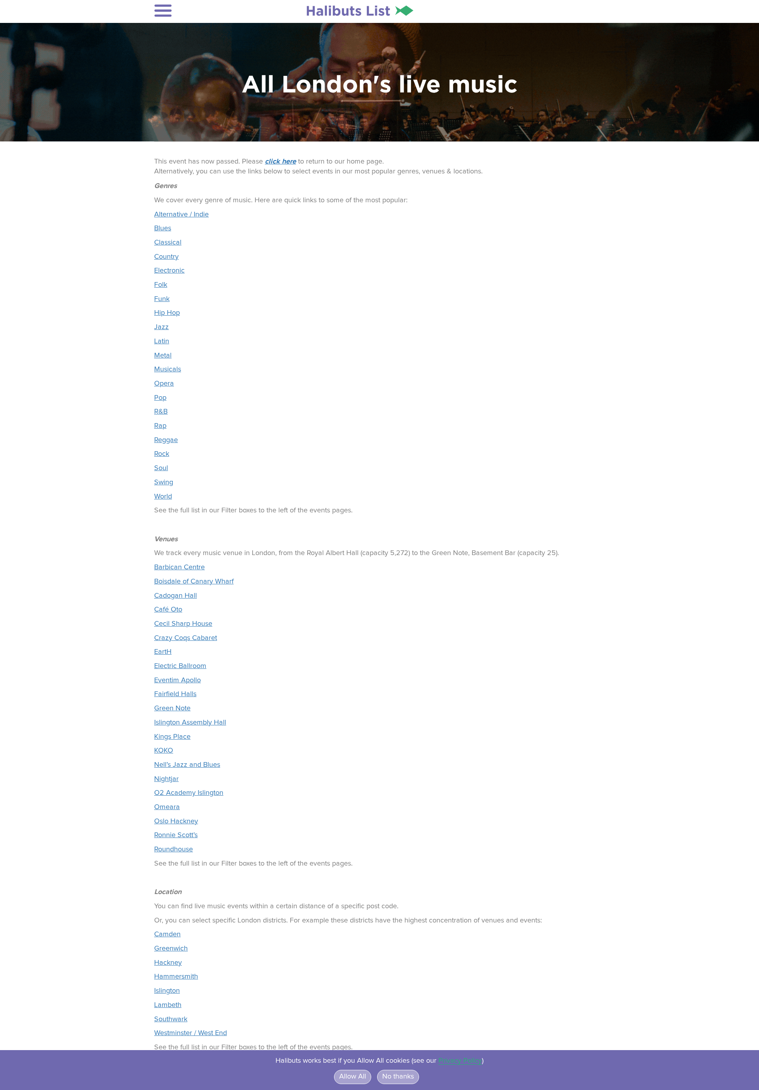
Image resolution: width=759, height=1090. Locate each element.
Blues (162, 228)
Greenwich (171, 948)
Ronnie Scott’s (176, 835)
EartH (163, 651)
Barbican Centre (179, 567)
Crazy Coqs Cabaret (185, 638)
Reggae (166, 440)
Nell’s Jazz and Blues (187, 764)
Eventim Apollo (177, 680)
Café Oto (168, 609)
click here (280, 161)
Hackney (168, 962)
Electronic (169, 270)
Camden (167, 934)
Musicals (167, 369)
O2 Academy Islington (188, 792)
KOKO (163, 750)
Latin (161, 341)
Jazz (161, 327)
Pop (160, 397)
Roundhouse (173, 849)
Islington (167, 990)
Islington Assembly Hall (190, 722)
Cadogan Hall (175, 595)
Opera (164, 383)
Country (166, 256)
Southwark (170, 1019)
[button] (206, 10)
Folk (160, 284)
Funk (162, 299)
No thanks (398, 1076)
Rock (161, 453)
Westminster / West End (190, 1033)
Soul (161, 468)
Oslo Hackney (176, 821)
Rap (160, 425)
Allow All (352, 1076)
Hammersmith (176, 976)
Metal (163, 355)
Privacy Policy (460, 1060)
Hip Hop (167, 312)
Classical (167, 242)
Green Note (172, 708)
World (163, 496)
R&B (161, 411)
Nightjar (166, 779)
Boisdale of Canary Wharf (194, 581)
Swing (163, 482)
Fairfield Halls (175, 694)
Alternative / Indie (181, 214)
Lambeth (167, 1005)
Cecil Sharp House (183, 623)
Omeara (167, 807)
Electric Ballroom (180, 666)
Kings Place (172, 736)
